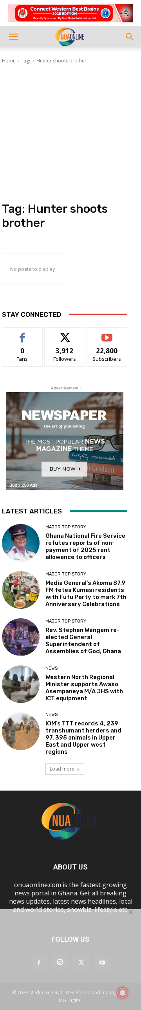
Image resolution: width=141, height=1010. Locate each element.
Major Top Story (65, 527)
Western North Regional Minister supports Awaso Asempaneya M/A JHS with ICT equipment (84, 688)
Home (9, 60)
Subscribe (107, 333)
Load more (62, 768)
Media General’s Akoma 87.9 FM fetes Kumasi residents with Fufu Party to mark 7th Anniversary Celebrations (86, 593)
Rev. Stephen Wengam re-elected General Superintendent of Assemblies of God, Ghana (83, 640)
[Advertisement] (70, 133)
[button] (13, 36)
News (51, 668)
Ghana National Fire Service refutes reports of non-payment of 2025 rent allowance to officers (85, 546)
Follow (65, 333)
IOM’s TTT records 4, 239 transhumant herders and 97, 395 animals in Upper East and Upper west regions (83, 737)
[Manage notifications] (122, 992)
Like (22, 333)
